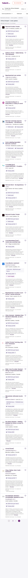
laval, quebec (14, 17)
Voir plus (11, 45)
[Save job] (25, 26)
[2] (19, 521)
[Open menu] (25, 3)
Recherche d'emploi (5, 17)
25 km (23, 9)
